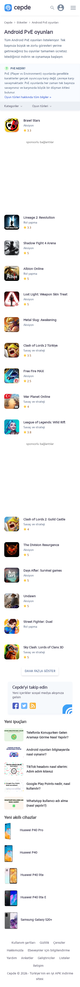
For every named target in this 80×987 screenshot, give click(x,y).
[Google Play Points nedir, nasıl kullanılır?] (13, 786)
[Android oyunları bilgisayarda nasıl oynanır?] (13, 752)
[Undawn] (13, 600)
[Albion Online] (13, 273)
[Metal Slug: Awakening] (13, 324)
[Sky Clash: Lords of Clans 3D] (13, 651)
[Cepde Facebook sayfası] (15, 706)
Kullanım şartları (23, 943)
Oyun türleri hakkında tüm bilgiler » (27, 97)
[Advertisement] (40, 176)
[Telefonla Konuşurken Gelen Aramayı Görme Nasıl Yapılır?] (13, 735)
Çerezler (59, 943)
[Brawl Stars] (13, 125)
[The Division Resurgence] (13, 549)
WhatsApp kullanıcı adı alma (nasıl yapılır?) (47, 803)
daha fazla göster (40, 671)
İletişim (38, 966)
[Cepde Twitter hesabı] (24, 706)
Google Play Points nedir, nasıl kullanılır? (48, 786)
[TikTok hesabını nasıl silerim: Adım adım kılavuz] (13, 769)
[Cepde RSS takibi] (32, 706)
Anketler (27, 958)
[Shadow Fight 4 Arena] (13, 247)
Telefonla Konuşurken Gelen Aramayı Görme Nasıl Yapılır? (47, 735)
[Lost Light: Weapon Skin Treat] (13, 299)
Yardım (12, 958)
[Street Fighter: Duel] (13, 626)
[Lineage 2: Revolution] (13, 222)
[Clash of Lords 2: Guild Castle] (13, 524)
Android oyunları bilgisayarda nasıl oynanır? (48, 752)
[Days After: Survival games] (13, 575)
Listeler (64, 958)
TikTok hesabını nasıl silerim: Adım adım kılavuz (47, 769)
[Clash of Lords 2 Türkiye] (13, 350)
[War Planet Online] (13, 401)
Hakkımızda (15, 950)
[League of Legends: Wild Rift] (13, 426)
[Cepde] (17, 8)
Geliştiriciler (46, 958)
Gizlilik (44, 943)
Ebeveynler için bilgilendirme (49, 950)
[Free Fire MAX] (13, 375)
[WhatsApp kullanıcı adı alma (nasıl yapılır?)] (13, 803)
